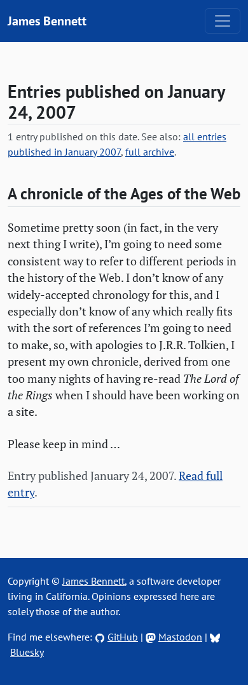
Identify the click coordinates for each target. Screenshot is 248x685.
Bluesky (27, 652)
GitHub (122, 636)
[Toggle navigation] (222, 21)
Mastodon (180, 636)
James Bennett (47, 21)
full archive (149, 151)
